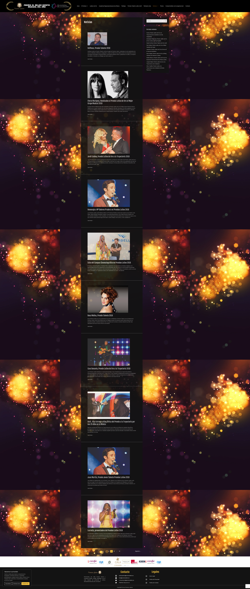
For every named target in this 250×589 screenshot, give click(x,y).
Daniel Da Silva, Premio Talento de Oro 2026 (156, 43)
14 (108, 551)
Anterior (85, 551)
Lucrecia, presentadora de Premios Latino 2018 (105, 530)
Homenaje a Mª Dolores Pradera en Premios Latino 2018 (108, 209)
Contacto (187, 6)
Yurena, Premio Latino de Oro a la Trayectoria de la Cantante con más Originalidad (154, 34)
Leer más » (90, 59)
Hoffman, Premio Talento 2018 (99, 48)
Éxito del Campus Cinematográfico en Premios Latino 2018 (109, 262)
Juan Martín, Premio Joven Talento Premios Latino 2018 (108, 477)
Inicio (78, 6)
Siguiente (138, 551)
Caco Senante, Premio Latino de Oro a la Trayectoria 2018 (109, 368)
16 (114, 551)
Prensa (162, 6)
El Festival (83, 6)
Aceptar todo (25, 583)
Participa (123, 6)
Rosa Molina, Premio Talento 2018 (100, 315)
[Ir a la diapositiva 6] (127, 565)
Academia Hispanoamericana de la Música (109, 6)
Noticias (155, 6)
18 (119, 551)
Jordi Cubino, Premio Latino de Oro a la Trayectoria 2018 (109, 156)
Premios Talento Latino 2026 (135, 6)
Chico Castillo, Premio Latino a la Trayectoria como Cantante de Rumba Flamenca (155, 68)
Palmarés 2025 (147, 6)
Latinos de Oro (93, 6)
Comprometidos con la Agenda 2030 (174, 6)
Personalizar (8, 583)
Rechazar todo (16, 583)
